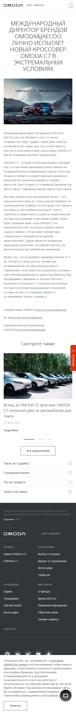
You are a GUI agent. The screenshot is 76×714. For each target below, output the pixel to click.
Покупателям (46, 547)
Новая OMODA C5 (15, 554)
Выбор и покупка (49, 554)
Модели (8, 547)
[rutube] (28, 654)
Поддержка (11, 598)
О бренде (44, 591)
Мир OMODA (45, 584)
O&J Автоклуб (12, 605)
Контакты (10, 629)
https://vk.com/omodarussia (25, 317)
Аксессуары (45, 568)
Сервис (8, 591)
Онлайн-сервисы (48, 619)
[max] (7, 654)
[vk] (17, 654)
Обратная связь (48, 612)
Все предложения (38, 450)
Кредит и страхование (52, 561)
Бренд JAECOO (47, 598)
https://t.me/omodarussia (50, 310)
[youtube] (38, 654)
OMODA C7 (11, 561)
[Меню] (71, 5)
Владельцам (11, 584)
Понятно (15, 705)
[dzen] (48, 654)
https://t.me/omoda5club (30, 329)
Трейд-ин (44, 575)
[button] (28, 439)
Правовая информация (52, 605)
